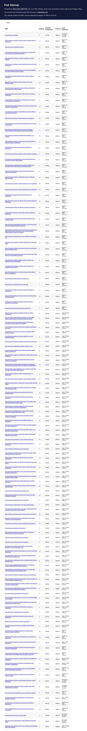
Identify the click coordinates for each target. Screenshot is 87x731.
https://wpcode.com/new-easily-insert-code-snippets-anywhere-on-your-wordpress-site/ (18, 546)
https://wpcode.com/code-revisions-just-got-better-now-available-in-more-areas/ (19, 266)
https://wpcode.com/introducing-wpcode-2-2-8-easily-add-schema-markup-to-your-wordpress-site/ (20, 570)
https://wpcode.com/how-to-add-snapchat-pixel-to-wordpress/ (21, 189)
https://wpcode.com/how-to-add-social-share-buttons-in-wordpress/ (19, 444)
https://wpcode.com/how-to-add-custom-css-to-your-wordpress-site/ (18, 82)
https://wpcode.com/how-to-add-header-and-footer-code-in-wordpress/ (20, 681)
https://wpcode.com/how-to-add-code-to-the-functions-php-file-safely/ (21, 383)
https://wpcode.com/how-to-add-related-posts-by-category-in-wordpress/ (21, 65)
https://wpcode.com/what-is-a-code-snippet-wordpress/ (19, 439)
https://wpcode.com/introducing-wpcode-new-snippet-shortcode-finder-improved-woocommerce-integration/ (19, 130)
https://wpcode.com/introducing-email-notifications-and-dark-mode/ (20, 721)
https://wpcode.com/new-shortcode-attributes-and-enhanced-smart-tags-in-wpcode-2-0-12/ (21, 602)
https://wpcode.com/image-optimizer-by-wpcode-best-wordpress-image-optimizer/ (19, 631)
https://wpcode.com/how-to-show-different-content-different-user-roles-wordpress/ (20, 112)
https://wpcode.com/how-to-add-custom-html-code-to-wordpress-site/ (19, 393)
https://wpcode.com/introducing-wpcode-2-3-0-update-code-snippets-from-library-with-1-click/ (20, 402)
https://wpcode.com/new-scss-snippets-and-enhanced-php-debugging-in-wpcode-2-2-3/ (20, 556)
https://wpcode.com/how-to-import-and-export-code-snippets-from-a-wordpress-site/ (21, 249)
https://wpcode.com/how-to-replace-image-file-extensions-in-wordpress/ (20, 642)
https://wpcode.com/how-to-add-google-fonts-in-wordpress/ (20, 523)
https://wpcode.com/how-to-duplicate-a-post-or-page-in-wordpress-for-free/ (19, 698)
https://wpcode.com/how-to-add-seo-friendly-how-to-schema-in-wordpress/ (21, 124)
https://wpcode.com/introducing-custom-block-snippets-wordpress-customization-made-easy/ (19, 411)
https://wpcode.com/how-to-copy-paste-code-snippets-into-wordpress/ (20, 467)
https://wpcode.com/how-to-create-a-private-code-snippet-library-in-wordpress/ (20, 272)
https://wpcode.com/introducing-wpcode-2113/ (17, 500)
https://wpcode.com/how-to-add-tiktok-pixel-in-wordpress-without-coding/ (20, 177)
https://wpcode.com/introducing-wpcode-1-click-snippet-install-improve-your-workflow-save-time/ (21, 254)
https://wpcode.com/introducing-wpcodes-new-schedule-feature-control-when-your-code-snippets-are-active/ (19, 318)
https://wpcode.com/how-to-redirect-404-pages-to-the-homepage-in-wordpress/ (19, 302)
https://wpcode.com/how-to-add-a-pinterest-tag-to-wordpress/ (21, 183)
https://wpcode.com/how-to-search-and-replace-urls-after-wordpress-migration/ (20, 495)
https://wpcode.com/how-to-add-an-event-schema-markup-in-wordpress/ (21, 201)
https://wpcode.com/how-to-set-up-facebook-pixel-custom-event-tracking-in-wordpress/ (20, 100)
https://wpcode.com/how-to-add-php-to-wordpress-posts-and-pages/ (21, 463)
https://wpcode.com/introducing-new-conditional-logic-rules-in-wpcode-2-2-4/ (21, 560)
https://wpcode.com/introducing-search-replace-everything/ (20, 692)
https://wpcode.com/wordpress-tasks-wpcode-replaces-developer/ (19, 76)
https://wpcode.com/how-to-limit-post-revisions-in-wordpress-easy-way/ (21, 327)
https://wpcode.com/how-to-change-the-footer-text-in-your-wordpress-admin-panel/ (20, 430)
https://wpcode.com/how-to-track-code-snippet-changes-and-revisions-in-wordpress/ (21, 106)
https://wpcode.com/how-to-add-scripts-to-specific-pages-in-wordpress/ (20, 41)
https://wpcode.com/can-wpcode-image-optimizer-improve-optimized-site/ (20, 486)
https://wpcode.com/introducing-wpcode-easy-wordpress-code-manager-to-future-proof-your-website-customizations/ (20, 365)
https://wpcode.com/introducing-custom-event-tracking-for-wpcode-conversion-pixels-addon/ (20, 159)
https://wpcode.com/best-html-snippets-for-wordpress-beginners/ (19, 397)
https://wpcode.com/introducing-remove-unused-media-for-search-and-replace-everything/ (20, 669)
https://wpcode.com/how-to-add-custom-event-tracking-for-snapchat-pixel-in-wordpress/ (20, 142)
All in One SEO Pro (20, 9)
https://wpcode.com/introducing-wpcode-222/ (16, 542)
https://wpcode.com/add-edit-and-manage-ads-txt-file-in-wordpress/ (19, 703)
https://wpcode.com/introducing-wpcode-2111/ (17, 448)
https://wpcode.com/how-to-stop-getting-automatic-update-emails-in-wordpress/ (20, 351)
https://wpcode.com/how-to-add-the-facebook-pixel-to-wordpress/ (19, 458)
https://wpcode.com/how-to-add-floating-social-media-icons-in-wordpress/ (21, 355)
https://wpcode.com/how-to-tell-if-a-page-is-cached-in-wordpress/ (19, 607)
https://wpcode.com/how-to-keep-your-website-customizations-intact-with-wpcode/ (21, 726)
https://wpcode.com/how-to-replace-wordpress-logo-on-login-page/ (21, 243)
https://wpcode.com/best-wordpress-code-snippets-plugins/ (20, 378)
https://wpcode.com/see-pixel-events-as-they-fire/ (18, 308)
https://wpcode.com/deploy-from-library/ (15, 528)
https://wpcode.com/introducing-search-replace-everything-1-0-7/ (21, 237)
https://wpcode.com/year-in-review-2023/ (15, 715)
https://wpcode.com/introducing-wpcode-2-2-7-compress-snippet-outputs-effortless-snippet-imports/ (20, 565)
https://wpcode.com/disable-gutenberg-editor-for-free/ (19, 346)
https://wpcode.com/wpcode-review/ (14, 47)
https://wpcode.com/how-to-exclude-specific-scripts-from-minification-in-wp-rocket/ (20, 687)
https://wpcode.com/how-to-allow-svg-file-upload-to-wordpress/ (21, 153)
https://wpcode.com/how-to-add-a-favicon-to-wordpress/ (19, 118)
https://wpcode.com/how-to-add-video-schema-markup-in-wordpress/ (20, 213)
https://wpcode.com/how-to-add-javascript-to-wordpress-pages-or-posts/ (19, 675)
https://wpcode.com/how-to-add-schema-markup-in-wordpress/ (18, 195)
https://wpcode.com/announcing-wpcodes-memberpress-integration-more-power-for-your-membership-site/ (20, 165)
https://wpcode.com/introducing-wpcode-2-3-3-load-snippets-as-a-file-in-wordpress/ (20, 425)
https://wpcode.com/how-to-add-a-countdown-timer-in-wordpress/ (19, 374)
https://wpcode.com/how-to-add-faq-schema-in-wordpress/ (20, 207)
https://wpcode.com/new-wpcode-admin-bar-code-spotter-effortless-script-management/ (20, 518)
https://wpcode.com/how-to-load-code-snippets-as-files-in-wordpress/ (20, 94)
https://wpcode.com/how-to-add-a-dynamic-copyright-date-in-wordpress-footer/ (21, 296)
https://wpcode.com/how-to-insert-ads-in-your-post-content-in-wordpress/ (21, 551)
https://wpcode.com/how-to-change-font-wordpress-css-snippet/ (19, 136)
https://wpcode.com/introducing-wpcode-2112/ (17, 278)
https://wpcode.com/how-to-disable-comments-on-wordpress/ (21, 341)
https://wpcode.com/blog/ (11, 35)
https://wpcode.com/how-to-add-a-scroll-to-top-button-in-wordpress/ (19, 290)
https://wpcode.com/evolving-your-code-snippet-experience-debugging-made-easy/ (20, 472)
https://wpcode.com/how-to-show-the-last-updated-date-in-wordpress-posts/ (20, 332)
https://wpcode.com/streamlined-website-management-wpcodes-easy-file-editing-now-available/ (19, 323)
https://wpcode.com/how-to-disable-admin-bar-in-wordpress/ (20, 574)
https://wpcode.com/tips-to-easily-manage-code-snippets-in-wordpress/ (20, 637)
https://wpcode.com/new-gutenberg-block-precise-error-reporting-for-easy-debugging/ (19, 260)
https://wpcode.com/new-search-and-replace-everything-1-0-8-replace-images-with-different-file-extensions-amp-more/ (21, 654)
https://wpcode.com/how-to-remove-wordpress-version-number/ (19, 59)
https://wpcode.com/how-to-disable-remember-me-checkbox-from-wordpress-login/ (21, 388)
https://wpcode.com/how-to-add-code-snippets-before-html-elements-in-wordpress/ (20, 435)
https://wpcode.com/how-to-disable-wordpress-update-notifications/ (19, 313)
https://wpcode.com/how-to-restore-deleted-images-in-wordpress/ (19, 421)
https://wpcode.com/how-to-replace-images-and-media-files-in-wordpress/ (21, 659)
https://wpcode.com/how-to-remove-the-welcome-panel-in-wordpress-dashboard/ (20, 648)
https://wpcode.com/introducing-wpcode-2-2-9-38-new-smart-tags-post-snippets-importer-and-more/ (21, 225)
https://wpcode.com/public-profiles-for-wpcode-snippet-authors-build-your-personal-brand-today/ (19, 407)
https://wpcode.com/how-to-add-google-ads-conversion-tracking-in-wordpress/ (19, 171)
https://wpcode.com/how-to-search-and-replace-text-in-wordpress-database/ (19, 416)
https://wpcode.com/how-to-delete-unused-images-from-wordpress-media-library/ (19, 664)
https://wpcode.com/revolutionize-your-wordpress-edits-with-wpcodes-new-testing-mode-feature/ (20, 369)
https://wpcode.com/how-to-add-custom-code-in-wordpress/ (20, 514)
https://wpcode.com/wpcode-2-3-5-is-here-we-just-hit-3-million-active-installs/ (21, 598)
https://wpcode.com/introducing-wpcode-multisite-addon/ (19, 504)
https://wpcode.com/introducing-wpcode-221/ (16, 537)
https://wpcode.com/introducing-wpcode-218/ (16, 593)
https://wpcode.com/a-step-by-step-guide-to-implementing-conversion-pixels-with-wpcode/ (20, 88)
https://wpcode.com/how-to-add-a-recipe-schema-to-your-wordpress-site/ (20, 219)
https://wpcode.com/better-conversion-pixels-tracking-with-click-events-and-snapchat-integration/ (20, 53)
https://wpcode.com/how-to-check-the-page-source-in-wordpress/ (19, 616)
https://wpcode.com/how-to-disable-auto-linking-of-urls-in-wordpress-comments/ (20, 360)
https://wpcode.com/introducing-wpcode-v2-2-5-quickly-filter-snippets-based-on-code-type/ (20, 453)
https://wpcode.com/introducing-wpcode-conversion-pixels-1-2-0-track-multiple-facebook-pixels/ (21, 579)
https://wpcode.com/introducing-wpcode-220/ (16, 284)
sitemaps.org (43, 12)
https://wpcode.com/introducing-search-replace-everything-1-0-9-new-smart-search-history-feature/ (21, 588)
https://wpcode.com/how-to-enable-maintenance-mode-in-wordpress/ (20, 481)
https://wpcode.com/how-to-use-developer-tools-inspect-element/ (19, 626)
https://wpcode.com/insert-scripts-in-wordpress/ (17, 621)
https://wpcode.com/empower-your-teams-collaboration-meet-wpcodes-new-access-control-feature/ (21, 509)
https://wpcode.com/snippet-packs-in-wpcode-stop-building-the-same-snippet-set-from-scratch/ (20, 70)
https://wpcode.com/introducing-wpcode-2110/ (17, 612)
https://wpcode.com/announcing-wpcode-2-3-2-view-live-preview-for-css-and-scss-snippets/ (19, 532)
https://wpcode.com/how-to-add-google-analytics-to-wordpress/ (18, 148)
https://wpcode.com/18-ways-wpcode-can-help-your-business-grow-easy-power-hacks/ (21, 584)
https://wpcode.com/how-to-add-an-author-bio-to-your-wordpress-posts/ (19, 337)
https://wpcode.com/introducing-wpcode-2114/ (17, 490)
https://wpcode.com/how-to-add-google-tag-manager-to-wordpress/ (19, 709)
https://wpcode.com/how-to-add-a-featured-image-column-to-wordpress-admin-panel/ (20, 476)
